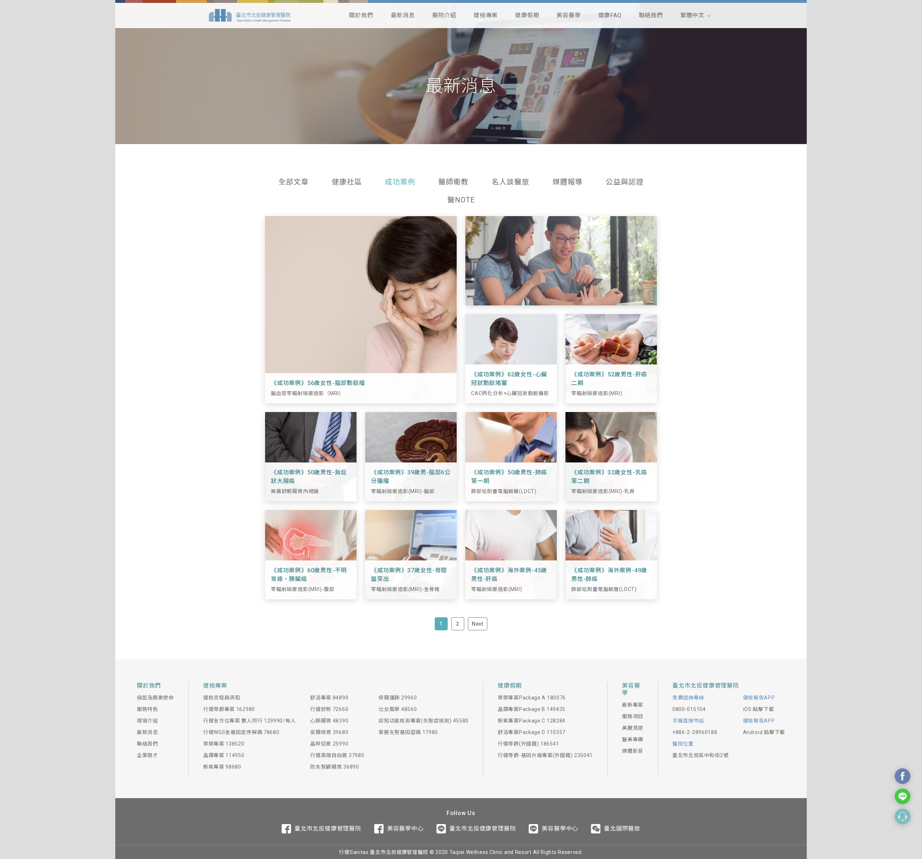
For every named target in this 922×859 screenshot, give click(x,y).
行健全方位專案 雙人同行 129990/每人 (249, 721)
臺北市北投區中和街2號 (700, 755)
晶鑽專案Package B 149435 (531, 709)
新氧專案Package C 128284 (531, 721)
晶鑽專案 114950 (224, 755)
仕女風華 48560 (398, 709)
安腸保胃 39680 (329, 732)
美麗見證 (632, 728)
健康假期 (527, 15)
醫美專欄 (632, 739)
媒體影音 (632, 751)
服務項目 (632, 716)
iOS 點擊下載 (758, 709)
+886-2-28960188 (694, 732)
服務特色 (147, 709)
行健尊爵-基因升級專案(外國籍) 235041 (545, 755)
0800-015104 (689, 709)
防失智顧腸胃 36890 (334, 767)
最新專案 (632, 705)
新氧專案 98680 (222, 767)
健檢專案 (486, 15)
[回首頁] (249, 15)
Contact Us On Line (902, 796)
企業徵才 (147, 755)
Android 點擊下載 (764, 732)
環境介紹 (147, 721)
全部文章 (293, 182)
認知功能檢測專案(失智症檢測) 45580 (424, 721)
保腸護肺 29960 (398, 698)
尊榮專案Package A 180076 (532, 698)
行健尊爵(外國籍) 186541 (528, 744)
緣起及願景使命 (155, 698)
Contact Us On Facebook (902, 776)
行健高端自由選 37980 (337, 755)
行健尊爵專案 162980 (229, 709)
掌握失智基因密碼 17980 (408, 732)
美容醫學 (568, 15)
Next (477, 624)
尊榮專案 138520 (224, 744)
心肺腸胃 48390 (329, 721)
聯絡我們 (651, 15)
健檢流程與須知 (221, 698)
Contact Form (902, 816)
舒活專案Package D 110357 (531, 732)
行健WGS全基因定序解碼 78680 (241, 732)
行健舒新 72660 (329, 709)
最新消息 (403, 15)
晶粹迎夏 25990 (329, 744)
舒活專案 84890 (329, 698)
